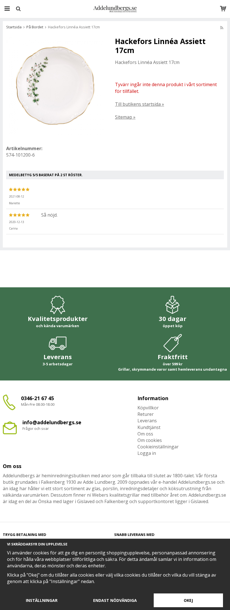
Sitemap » (125, 117)
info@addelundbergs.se (51, 422)
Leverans (147, 421)
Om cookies (149, 440)
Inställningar (42, 600)
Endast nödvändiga (115, 600)
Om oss (145, 434)
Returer (145, 414)
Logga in (146, 453)
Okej (188, 600)
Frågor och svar (35, 428)
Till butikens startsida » (139, 104)
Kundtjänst (148, 427)
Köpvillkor (148, 408)
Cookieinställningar (158, 447)
